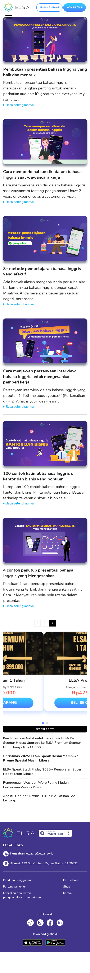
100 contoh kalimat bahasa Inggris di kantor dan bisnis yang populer (39, 476)
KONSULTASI (74, 7)
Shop (66, 887)
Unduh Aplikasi (49, 7)
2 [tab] (47, 723)
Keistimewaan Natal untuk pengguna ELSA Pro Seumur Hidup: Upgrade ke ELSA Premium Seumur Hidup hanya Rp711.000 (42, 743)
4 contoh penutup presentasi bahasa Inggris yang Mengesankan (38, 573)
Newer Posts (37, 623)
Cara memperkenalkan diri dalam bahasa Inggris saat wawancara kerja (42, 174)
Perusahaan (71, 880)
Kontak (67, 893)
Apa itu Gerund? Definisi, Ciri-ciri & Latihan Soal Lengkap (40, 798)
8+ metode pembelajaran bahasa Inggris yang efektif (42, 271)
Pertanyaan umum (15, 887)
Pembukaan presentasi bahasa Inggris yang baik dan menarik (45, 72)
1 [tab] (43, 723)
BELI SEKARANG (45, 702)
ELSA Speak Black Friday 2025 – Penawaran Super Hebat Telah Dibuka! (42, 771)
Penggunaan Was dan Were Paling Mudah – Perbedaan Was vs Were (37, 785)
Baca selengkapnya (20, 105)
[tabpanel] (45, 672)
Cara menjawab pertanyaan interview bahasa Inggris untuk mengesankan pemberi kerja (39, 376)
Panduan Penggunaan (17, 880)
